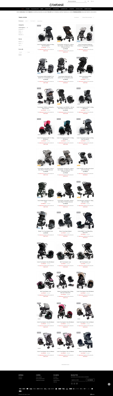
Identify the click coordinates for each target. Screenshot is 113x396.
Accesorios (56, 8)
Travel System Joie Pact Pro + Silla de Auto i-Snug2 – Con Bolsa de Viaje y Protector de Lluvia (65, 46)
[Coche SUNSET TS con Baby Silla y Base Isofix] (85, 220)
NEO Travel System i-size (65, 262)
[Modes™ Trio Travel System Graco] (45, 220)
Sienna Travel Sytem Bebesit (65, 231)
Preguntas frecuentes (40, 380)
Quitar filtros (39, 20)
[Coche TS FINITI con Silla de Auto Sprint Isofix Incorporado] (85, 157)
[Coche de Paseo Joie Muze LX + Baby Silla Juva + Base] (85, 189)
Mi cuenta (55, 377)
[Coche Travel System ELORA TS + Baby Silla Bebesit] (85, 96)
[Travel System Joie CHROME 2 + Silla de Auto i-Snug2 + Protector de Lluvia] (65, 96)
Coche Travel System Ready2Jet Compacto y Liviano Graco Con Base (85, 45)
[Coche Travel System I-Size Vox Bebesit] (85, 311)
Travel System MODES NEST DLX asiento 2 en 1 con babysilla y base (65, 77)
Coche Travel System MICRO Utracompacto (85, 77)
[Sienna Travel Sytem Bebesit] (65, 220)
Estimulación (79, 8)
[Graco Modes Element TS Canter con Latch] (45, 189)
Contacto (20, 378)
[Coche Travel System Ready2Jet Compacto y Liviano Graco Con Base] (85, 33)
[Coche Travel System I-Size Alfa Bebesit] (45, 251)
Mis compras (55, 378)
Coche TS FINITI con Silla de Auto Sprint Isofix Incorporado (85, 169)
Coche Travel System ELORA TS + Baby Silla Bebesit (85, 108)
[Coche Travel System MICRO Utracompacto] (85, 65)
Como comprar (39, 377)
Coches (27, 8)
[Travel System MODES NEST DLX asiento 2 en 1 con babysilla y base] (65, 65)
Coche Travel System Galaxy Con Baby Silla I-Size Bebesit (45, 45)
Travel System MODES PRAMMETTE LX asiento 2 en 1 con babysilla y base (45, 77)
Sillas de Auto (35, 8)
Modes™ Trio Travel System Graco (45, 231)
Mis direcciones (56, 380)
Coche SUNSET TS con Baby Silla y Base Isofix (85, 232)
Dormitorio (48, 8)
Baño (42, 8)
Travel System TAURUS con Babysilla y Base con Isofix (45, 108)
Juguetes (71, 8)
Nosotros (20, 377)
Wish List (55, 381)
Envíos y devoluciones (40, 378)
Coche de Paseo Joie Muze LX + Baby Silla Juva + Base (85, 201)
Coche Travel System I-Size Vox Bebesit (85, 322)
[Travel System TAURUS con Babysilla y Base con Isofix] (45, 96)
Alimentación (64, 8)
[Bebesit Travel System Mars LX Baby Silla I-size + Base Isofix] (65, 280)
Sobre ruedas (87, 8)
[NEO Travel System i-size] (65, 251)
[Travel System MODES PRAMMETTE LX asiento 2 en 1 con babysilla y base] (45, 65)
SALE (23, 8)
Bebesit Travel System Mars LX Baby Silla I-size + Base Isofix (65, 292)
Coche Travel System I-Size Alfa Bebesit (45, 262)
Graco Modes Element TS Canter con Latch (45, 201)
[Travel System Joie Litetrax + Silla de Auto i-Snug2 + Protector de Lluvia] (45, 157)
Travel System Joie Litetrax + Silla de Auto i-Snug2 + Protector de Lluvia (45, 169)
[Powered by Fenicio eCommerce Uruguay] (92, 394)
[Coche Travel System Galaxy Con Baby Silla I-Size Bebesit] (45, 33)
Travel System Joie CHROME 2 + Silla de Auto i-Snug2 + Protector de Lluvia (65, 108)
